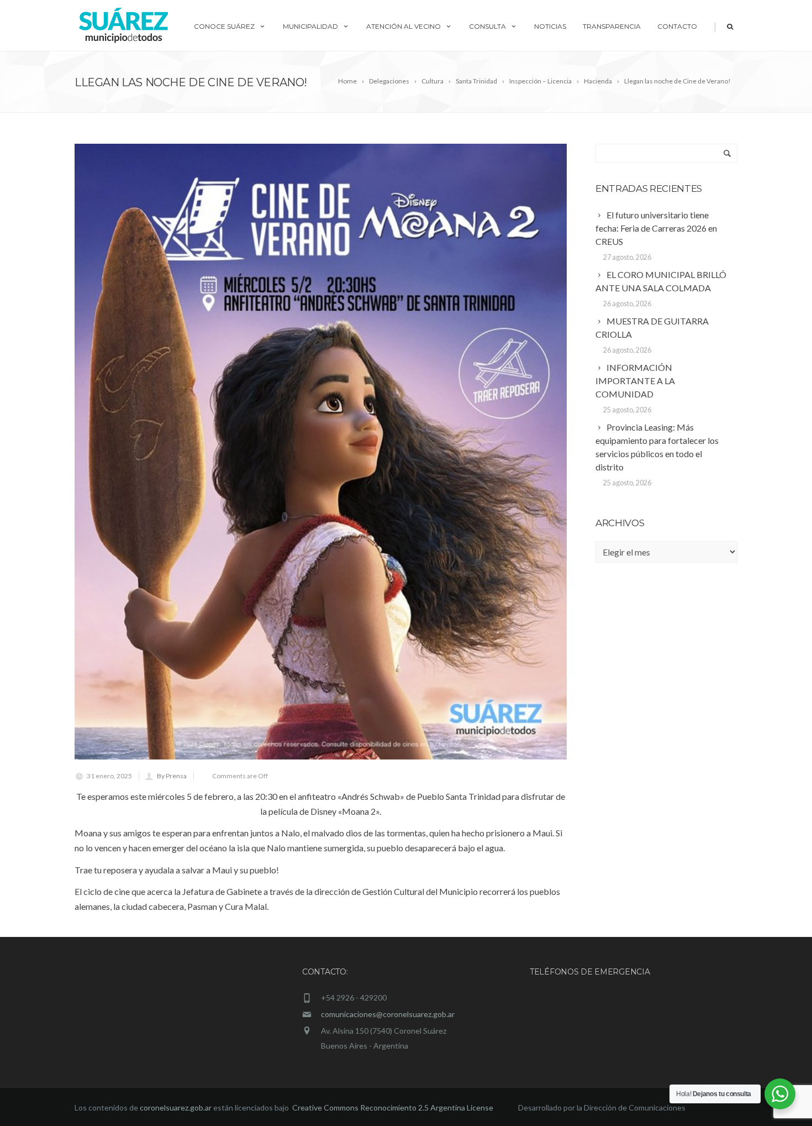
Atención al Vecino (403, 26)
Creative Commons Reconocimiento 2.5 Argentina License (393, 1107)
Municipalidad (310, 26)
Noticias (550, 26)
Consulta (487, 26)
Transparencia (612, 26)
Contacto (677, 26)
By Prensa (172, 776)
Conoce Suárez (224, 26)
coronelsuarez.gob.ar (176, 1107)
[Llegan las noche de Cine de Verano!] (321, 452)
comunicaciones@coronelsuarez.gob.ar (388, 1014)
